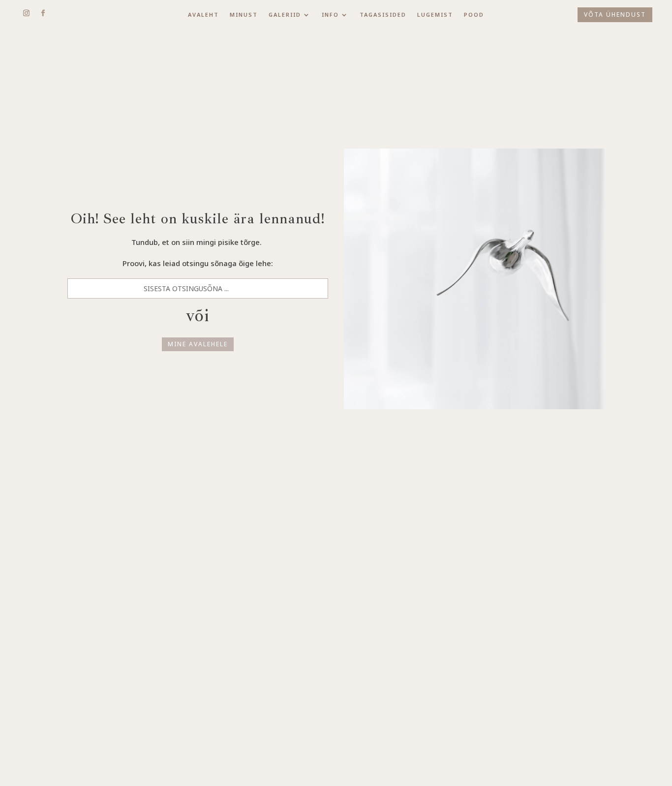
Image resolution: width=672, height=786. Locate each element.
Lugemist (435, 14)
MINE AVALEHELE (198, 344)
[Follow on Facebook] (42, 13)
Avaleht (203, 14)
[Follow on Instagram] (26, 13)
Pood (474, 14)
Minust (244, 14)
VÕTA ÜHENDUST (615, 14)
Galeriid (285, 14)
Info (330, 14)
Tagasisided (383, 14)
